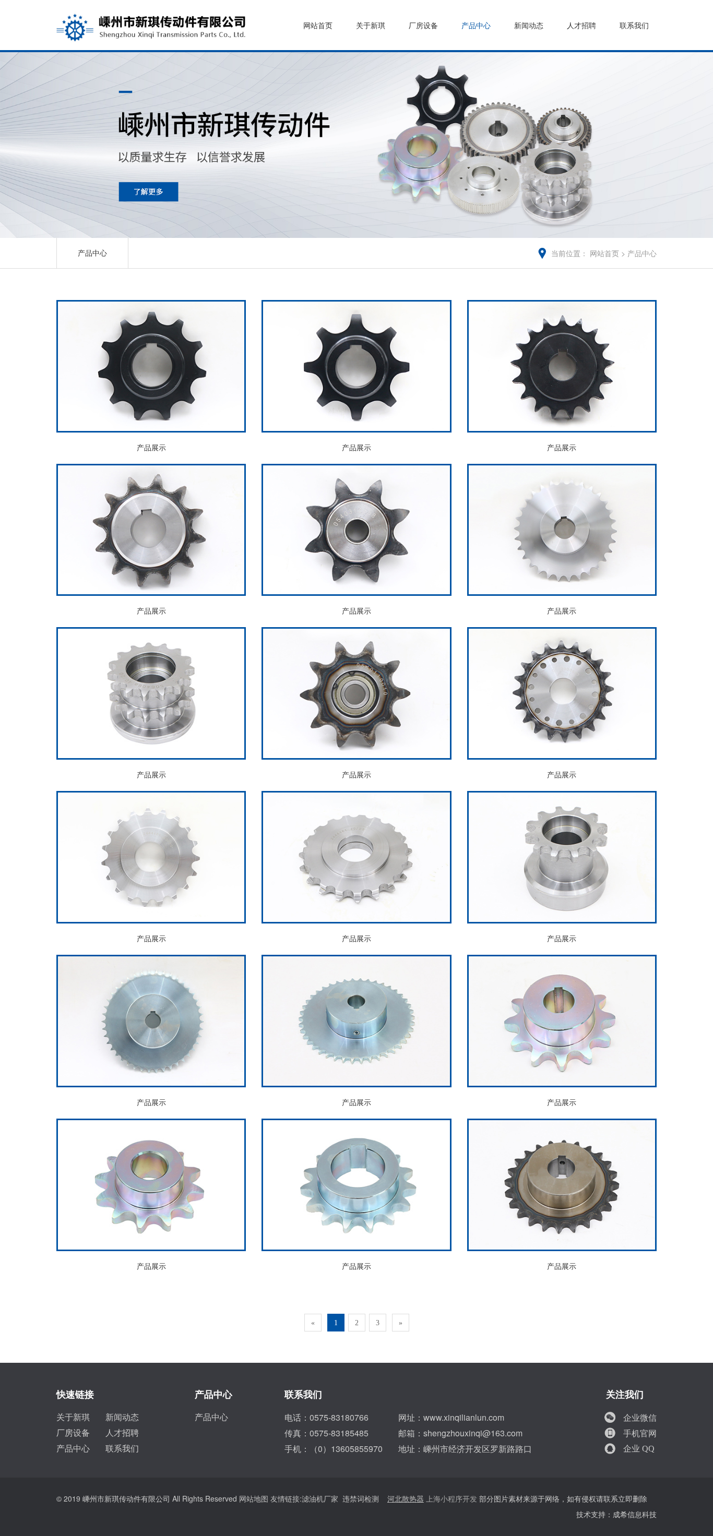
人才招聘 (581, 26)
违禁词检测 (360, 1499)
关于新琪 (370, 26)
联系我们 (634, 26)
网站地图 (253, 1499)
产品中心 (476, 26)
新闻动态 (528, 26)
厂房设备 (423, 26)
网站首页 (317, 26)
